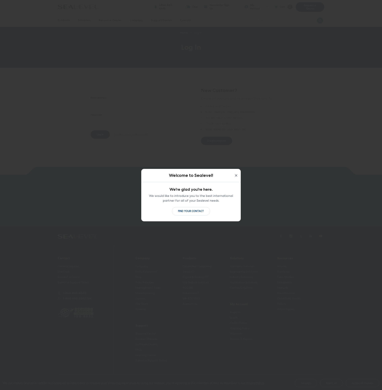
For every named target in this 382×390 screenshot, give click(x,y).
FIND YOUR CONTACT (191, 211)
